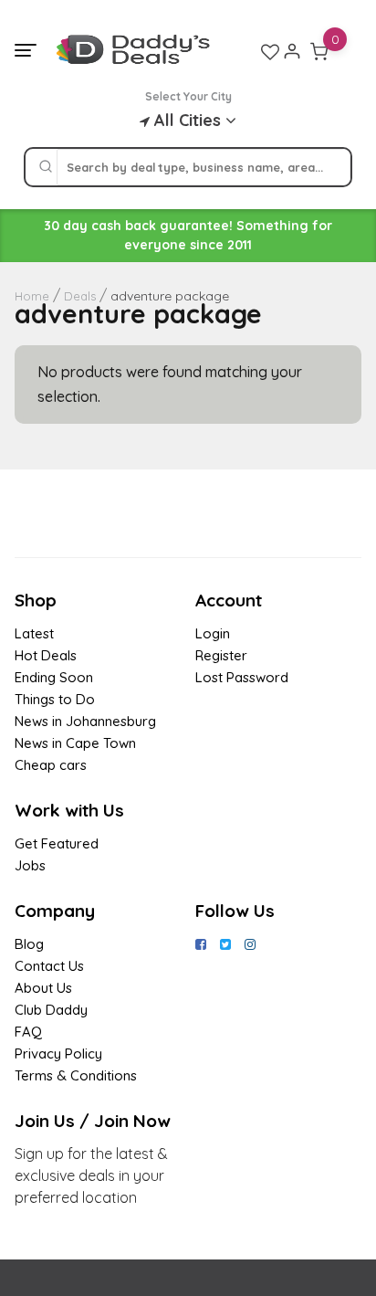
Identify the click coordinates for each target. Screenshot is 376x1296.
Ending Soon (54, 677)
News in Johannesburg (85, 721)
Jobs (30, 865)
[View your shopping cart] (319, 51)
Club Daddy (51, 1009)
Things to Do (55, 699)
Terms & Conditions (76, 1075)
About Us (43, 987)
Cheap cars (51, 765)
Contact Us (49, 966)
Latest (34, 633)
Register (221, 655)
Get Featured (57, 843)
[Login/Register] (292, 51)
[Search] (46, 167)
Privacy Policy (58, 1053)
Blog (29, 944)
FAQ (28, 1031)
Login (212, 633)
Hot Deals (46, 655)
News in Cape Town (75, 743)
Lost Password (241, 677)
